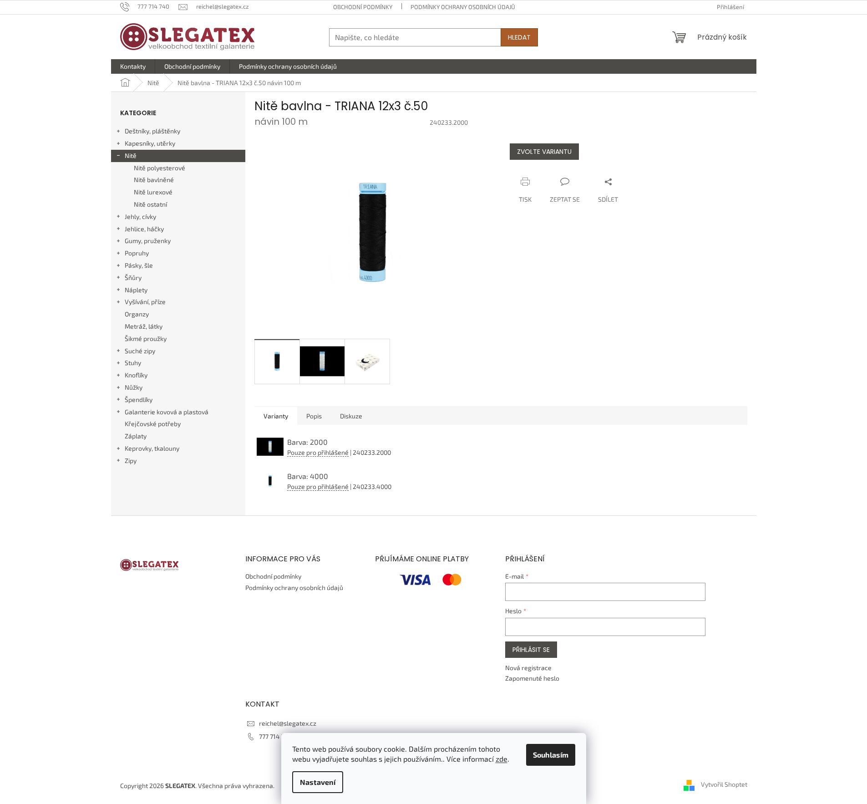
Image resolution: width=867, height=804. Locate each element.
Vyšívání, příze (145, 301)
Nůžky (133, 387)
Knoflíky (136, 375)
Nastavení (317, 782)
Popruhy (137, 253)
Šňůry (133, 277)
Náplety (136, 290)
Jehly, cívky (140, 216)
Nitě (131, 155)
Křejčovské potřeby (153, 423)
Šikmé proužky (146, 338)
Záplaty (136, 436)
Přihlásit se (531, 649)
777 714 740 (275, 736)
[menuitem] (133, 66)
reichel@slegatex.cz (287, 723)
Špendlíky (138, 399)
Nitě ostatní (150, 204)
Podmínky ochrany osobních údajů (463, 6)
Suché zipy (140, 351)
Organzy (137, 314)
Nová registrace (528, 668)
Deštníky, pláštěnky (152, 131)
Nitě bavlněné (154, 179)
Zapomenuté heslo (532, 678)
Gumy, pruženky (148, 240)
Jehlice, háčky (144, 229)
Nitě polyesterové (159, 168)
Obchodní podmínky (362, 6)
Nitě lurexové (153, 192)
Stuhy (133, 362)
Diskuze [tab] (351, 416)
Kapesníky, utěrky (150, 143)
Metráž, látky (143, 326)
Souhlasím (550, 754)
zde (501, 758)
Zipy (131, 460)
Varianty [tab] (276, 416)
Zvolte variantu (544, 151)
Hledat (519, 37)
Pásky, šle (139, 265)
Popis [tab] (314, 416)
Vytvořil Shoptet (724, 785)
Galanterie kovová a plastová (166, 412)
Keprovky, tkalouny (152, 448)
